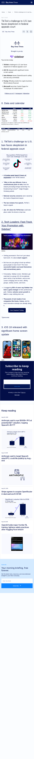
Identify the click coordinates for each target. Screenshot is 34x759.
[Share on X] (27, 31)
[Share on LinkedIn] (31, 31)
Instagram (19, 93)
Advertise (26, 93)
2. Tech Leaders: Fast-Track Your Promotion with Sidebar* (17, 225)
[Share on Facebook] (23, 31)
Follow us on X (9, 93)
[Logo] (9, 2)
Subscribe (17, 386)
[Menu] (32, 2)
